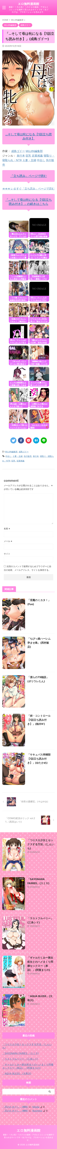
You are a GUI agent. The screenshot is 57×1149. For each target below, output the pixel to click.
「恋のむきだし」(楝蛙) (15, 1106)
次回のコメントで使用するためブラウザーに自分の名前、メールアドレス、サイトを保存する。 (27, 568)
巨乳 (28, 155)
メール (8, 541)
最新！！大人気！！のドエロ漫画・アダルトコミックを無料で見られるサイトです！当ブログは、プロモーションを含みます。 (28, 1137)
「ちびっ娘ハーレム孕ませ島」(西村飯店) (39, 642)
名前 (7, 528)
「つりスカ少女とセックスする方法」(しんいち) (40, 844)
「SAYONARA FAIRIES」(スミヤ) (20, 1053)
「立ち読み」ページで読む (28, 176)
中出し (41, 160)
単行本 (21, 155)
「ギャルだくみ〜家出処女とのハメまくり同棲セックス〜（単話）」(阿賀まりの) (27, 1066)
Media (35, 1106)
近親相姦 (37, 155)
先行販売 (28, 456)
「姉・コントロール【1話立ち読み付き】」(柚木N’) (39, 719)
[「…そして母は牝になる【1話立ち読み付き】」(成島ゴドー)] (36, 440)
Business (37, 1110)
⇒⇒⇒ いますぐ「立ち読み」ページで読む (28, 188)
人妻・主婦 (29, 160)
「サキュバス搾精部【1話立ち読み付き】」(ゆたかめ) (39, 758)
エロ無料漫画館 (28, 4)
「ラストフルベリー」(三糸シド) (20, 1058)
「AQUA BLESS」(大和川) (16, 1073)
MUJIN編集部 (34, 151)
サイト (7, 553)
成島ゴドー (18, 151)
